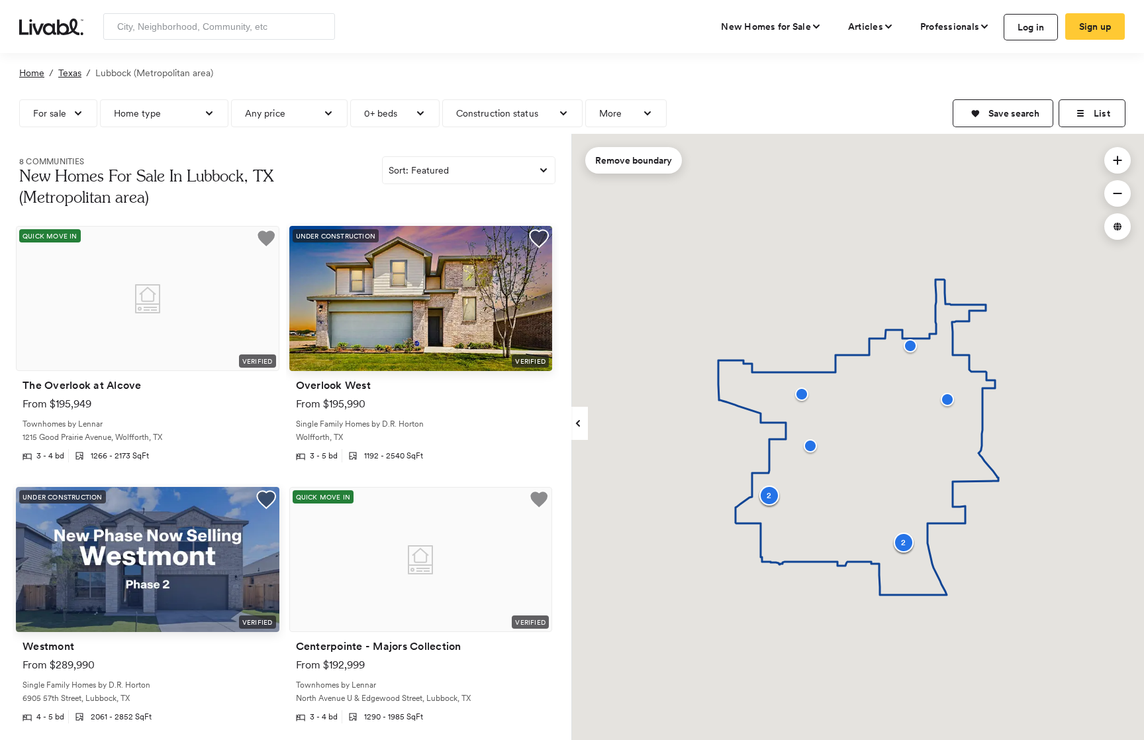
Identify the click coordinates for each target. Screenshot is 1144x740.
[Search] (320, 26)
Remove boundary (633, 160)
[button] (1003, 113)
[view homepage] (51, 26)
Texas (69, 73)
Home (31, 73)
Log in (1031, 27)
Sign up (1095, 26)
